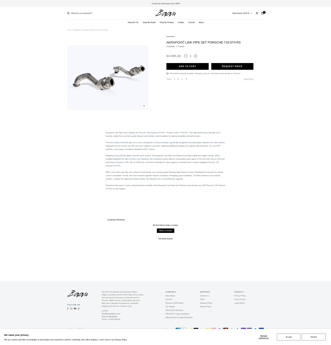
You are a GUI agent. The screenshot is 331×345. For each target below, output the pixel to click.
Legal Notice (239, 303)
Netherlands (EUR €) (240, 13)
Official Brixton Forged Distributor (179, 317)
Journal (191, 22)
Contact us (204, 296)
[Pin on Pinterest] (178, 79)
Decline (314, 337)
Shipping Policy (206, 303)
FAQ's (202, 299)
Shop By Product (167, 22)
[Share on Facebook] (174, 79)
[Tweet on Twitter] (182, 79)
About (201, 22)
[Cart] (262, 13)
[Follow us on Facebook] (68, 308)
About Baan (170, 296)
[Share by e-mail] (186, 79)
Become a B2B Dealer (175, 303)
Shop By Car (133, 22)
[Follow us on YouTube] (75, 308)
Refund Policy (205, 307)
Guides (181, 22)
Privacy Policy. (121, 340)
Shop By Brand (149, 22)
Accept (289, 337)
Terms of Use (239, 299)
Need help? (248, 79)
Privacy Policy (240, 296)
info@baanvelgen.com (111, 314)
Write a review (165, 231)
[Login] (257, 13)
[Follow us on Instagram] (71, 308)
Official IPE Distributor (174, 310)
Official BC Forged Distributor (177, 314)
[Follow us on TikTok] (78, 308)
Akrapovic (170, 36)
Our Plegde (170, 307)
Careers (169, 299)
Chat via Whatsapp (109, 316)
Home (69, 30)
